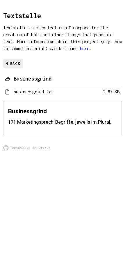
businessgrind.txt (33, 91)
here (84, 48)
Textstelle (22, 16)
